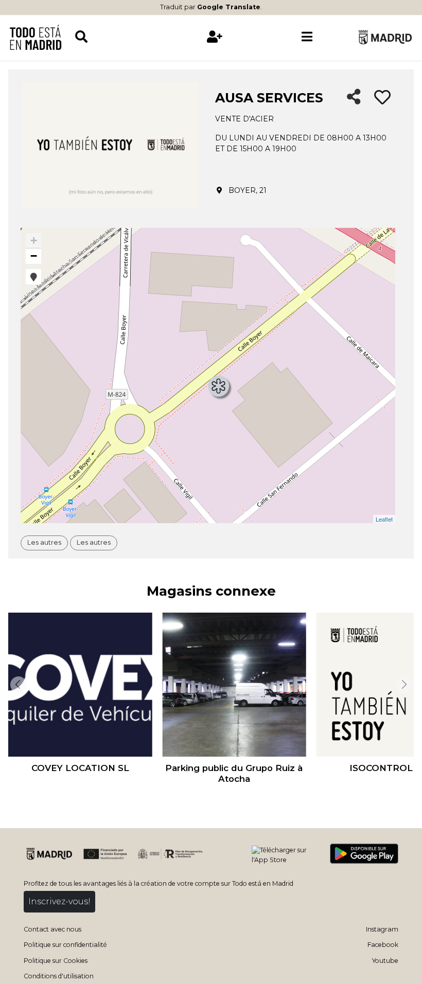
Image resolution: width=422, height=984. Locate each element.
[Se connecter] (214, 36)
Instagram (382, 929)
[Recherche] (121, 36)
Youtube (385, 960)
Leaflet (384, 519)
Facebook (382, 945)
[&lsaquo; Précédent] (17, 684)
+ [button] (33, 240)
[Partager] (353, 97)
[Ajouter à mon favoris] (382, 98)
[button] (33, 276)
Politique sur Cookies (55, 960)
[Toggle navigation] (307, 37)
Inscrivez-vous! (59, 901)
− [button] (33, 255)
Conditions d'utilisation (59, 976)
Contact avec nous (52, 929)
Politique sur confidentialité (65, 945)
